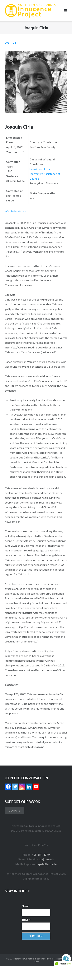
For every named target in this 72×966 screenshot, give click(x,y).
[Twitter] (15, 787)
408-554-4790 (41, 854)
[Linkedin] (29, 787)
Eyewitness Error (40, 169)
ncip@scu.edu (45, 859)
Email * (26, 919)
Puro (36, 961)
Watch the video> (15, 211)
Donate (15, 810)
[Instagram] (22, 787)
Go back (12, 43)
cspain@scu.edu (46, 864)
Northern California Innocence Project (33, 958)
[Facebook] (8, 787)
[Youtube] (36, 787)
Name (25, 906)
